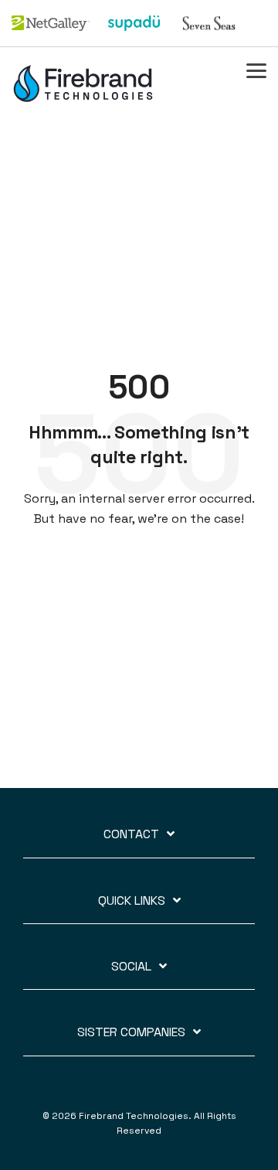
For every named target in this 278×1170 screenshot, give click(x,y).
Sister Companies (131, 1032)
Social (131, 966)
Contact (131, 834)
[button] (256, 69)
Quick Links (131, 901)
